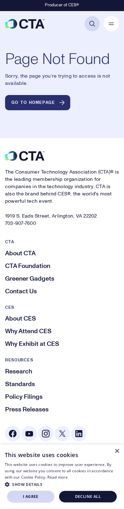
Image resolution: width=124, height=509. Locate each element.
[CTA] (25, 24)
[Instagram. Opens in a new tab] (45, 433)
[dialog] (62, 476)
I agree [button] (30, 496)
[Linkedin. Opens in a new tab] (78, 433)
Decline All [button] (88, 496)
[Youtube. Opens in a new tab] (29, 433)
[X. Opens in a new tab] (62, 433)
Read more (57, 477)
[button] (62, 484)
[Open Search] (92, 23)
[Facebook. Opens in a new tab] (12, 433)
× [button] (116, 451)
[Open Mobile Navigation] (111, 23)
